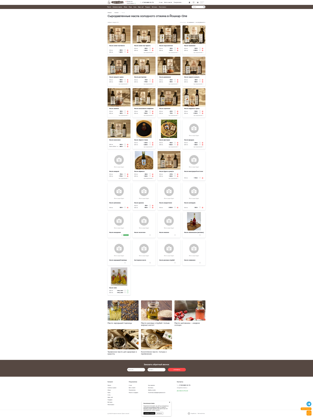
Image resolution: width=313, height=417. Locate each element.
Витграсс (154, 7)
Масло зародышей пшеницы (120, 323)
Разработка (193, 413)
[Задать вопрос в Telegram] (308, 404)
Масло (109, 7)
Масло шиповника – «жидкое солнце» (187, 324)
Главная (110, 12)
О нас (161, 2)
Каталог (117, 12)
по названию (190, 22)
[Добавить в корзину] (127, 50)
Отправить (177, 369)
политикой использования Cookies (151, 407)
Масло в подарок (133, 392)
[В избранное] (125, 50)
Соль (134, 7)
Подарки (147, 7)
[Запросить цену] (127, 291)
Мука (130, 7)
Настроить (159, 413)
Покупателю (177, 2)
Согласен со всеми (149, 413)
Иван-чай (140, 7)
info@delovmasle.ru (182, 387)
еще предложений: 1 (148, 52)
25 (131, 3)
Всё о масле (168, 2)
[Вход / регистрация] (189, 2)
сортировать (183, 22)
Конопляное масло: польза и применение (154, 353)
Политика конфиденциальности (156, 392)
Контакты (150, 387)
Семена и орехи (117, 7)
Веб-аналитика (201, 413)
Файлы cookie (152, 390)
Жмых (125, 7)
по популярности (200, 22)
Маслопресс (162, 7)
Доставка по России (182, 390)
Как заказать (151, 385)
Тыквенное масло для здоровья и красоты (122, 353)
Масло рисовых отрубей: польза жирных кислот (155, 324)
